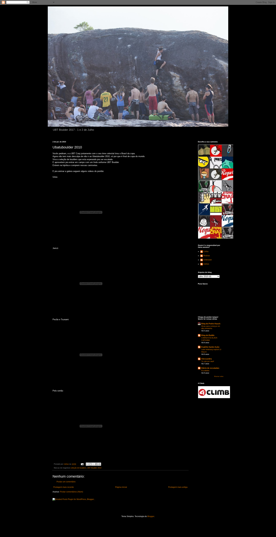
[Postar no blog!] (90, 464)
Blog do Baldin (207, 335)
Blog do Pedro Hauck (210, 324)
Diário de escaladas (210, 368)
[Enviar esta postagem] (82, 464)
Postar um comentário (66, 482)
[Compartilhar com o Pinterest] (99, 464)
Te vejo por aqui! (207, 361)
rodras (206, 264)
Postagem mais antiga (178, 487)
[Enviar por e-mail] (87, 464)
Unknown (207, 260)
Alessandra (206, 359)
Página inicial (121, 487)
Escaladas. (205, 370)
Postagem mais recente (63, 487)
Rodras (206, 256)
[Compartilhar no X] (93, 464)
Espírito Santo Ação (210, 347)
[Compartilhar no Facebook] (96, 464)
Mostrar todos (218, 376)
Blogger (150, 516)
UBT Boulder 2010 (94, 468)
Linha (205, 251)
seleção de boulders (78, 468)
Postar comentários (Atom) (71, 492)
